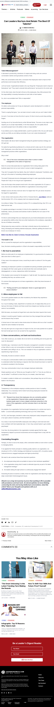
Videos (27, 9)
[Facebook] (2, 692)
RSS (25, 702)
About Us (41, 677)
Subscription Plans (36, 5)
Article (23, 17)
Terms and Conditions (17, 703)
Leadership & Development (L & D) (33, 526)
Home (40, 674)
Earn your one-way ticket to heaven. (8, 689)
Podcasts (20, 9)
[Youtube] (8, 692)
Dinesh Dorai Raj (29, 27)
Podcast (32, 580)
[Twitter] (4, 692)
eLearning (34, 9)
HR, (23, 526)
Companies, (18, 526)
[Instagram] (11, 692)
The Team (41, 680)
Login (45, 5)
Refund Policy (9, 703)
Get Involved (41, 683)
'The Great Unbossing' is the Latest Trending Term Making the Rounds (13, 586)
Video (4, 620)
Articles (12, 9)
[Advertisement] (27, 501)
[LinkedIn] (6, 692)
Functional (30, 17)
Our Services (43, 9)
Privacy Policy (3, 703)
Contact (40, 686)
